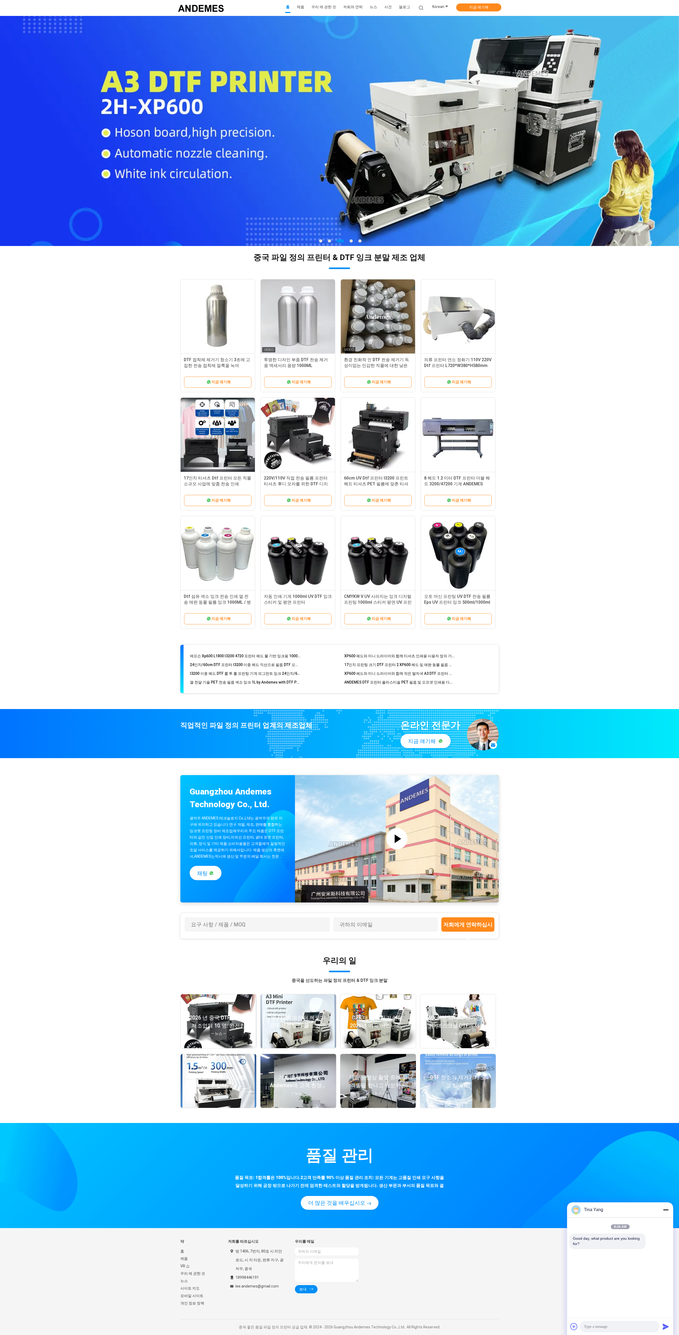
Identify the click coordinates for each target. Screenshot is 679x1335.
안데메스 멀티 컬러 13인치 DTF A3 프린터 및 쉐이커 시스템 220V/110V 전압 (399, 677)
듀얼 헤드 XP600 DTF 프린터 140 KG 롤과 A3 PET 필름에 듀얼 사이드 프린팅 (245, 669)
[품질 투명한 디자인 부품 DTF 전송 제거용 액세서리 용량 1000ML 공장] (298, 316)
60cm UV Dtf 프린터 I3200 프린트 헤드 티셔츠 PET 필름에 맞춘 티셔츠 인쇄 (376, 484)
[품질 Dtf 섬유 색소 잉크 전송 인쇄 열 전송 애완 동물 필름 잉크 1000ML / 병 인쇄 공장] (218, 553)
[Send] (665, 1326)
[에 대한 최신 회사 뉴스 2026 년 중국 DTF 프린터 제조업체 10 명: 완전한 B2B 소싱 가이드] (218, 1046)
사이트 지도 (190, 1288)
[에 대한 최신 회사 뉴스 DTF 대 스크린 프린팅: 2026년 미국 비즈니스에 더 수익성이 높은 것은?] (378, 1046)
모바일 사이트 (191, 1296)
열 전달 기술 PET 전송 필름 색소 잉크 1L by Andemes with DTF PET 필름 (245, 660)
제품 (184, 1258)
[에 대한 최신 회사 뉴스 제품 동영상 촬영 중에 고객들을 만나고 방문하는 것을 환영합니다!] (378, 1106)
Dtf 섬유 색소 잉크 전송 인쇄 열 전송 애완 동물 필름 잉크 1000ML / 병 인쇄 (217, 602)
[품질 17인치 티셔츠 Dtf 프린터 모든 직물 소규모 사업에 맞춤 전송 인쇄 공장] (218, 435)
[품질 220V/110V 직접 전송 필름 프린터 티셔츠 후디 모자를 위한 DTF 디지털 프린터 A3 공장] (298, 435)
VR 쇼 (185, 1266)
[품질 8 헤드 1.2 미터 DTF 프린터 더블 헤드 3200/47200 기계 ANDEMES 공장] (458, 435)
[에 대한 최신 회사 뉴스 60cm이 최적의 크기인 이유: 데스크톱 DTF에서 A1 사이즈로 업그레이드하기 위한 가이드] (458, 1046)
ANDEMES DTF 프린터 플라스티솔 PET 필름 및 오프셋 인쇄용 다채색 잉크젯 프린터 (399, 660)
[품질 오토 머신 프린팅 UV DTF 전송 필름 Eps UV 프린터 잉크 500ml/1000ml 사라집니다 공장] (458, 553)
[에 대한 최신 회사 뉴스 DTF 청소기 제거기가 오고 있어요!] (458, 1106)
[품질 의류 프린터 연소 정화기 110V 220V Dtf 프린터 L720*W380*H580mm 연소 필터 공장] (458, 316)
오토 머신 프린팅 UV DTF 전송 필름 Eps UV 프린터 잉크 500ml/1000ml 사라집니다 (457, 602)
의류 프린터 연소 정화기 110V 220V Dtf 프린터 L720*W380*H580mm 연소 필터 (457, 365)
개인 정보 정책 (192, 1303)
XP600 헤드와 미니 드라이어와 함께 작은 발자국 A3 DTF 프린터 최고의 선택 (399, 651)
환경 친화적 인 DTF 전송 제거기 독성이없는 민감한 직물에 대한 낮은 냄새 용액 (376, 365)
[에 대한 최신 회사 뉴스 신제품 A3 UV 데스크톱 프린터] (218, 1106)
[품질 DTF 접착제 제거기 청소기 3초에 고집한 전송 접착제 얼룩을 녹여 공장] (218, 316)
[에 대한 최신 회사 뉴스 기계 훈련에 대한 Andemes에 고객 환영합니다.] (298, 1106)
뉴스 (184, 1281)
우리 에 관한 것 (192, 1273)
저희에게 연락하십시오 (468, 926)
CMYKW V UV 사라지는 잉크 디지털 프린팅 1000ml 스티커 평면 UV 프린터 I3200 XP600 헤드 (378, 602)
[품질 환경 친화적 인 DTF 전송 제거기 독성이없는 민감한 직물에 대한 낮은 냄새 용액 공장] (378, 316)
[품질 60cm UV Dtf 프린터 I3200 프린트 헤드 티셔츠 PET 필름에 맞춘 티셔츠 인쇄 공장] (378, 435)
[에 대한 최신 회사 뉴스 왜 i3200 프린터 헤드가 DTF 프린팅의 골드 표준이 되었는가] (298, 1046)
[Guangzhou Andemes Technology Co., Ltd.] (201, 8)
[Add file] (574, 1326)
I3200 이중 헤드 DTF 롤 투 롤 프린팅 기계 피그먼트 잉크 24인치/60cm (245, 651)
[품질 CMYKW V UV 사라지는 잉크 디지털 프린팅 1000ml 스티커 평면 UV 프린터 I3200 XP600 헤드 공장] (378, 553)
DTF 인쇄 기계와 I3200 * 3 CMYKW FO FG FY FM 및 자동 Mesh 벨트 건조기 (399, 669)
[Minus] (666, 1210)
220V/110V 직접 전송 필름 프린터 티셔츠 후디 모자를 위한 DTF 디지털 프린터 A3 (296, 484)
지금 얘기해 (479, 7)
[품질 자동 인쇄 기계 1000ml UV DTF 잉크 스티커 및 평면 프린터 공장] (298, 553)
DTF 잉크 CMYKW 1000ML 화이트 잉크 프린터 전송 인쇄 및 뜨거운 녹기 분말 (245, 677)
